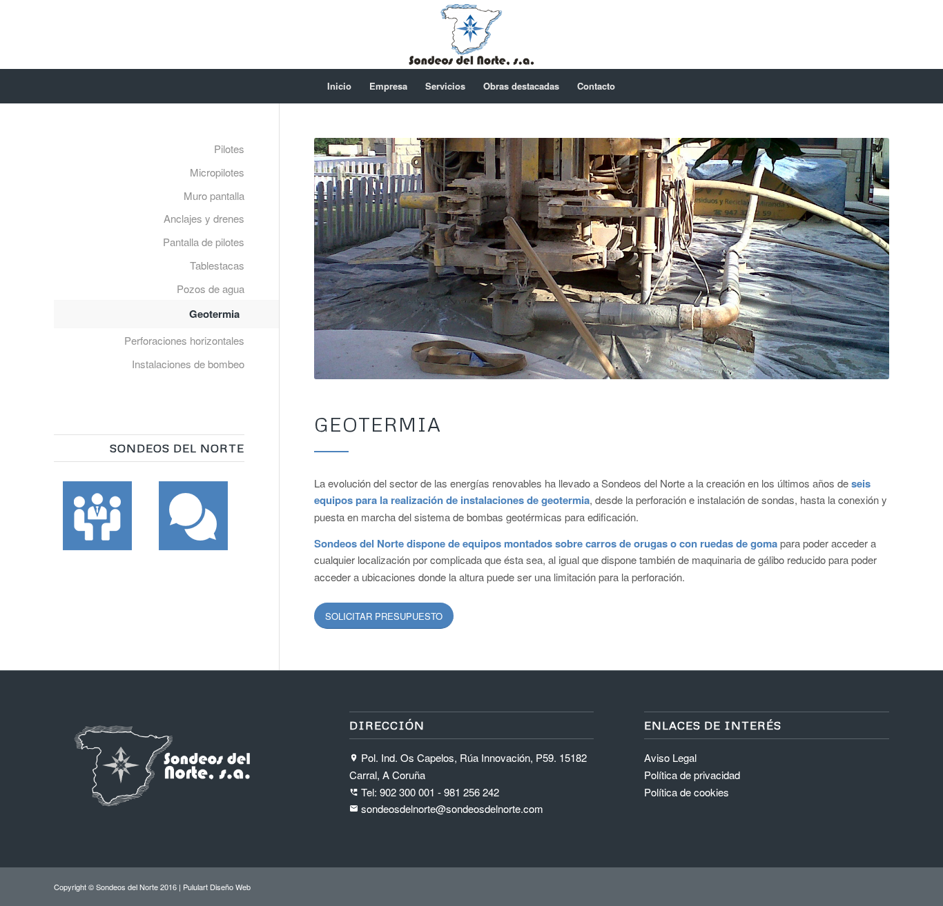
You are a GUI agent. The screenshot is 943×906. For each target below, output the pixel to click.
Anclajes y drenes (204, 218)
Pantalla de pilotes (203, 241)
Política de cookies (686, 792)
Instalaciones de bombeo (188, 363)
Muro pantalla (214, 195)
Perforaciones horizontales (184, 340)
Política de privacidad (692, 774)
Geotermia (214, 313)
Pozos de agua (210, 288)
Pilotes (229, 148)
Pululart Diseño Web (217, 886)
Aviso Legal (670, 757)
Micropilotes (217, 172)
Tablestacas (217, 265)
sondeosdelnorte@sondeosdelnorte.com (452, 808)
